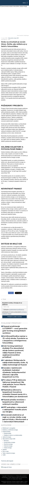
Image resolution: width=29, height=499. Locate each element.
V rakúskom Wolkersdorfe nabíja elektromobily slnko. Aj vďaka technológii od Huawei (15, 362)
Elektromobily (7, 433)
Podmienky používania (6, 481)
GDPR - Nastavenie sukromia (9, 482)
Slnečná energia (8, 444)
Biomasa (6, 440)
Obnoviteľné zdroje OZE (13, 38)
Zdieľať (11, 292)
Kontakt (25, 482)
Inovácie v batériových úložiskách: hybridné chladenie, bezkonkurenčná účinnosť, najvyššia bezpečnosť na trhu (13, 372)
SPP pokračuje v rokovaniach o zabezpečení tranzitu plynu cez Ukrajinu (14, 409)
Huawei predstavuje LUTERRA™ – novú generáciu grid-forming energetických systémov (14, 329)
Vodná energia (8, 447)
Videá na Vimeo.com (10, 464)
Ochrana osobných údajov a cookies (20, 481)
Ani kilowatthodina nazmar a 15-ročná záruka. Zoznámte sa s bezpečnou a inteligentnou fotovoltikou (15, 339)
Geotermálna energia (9, 442)
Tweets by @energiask (7, 461)
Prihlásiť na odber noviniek (14, 316)
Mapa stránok (20, 482)
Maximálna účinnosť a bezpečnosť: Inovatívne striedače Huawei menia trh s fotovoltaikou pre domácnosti (15, 393)
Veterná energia (8, 446)
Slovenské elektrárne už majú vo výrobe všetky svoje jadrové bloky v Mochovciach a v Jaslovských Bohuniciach (15, 418)
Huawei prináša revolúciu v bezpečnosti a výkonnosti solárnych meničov (14, 402)
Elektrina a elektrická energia (10, 429)
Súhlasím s (6, 309)
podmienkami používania (16, 309)
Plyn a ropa (6, 451)
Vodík (4, 455)
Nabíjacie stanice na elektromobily (13, 435)
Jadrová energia (7, 437)
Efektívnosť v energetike (9, 428)
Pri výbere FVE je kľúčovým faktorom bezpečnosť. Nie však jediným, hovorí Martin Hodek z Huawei (14, 383)
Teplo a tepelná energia (9, 453)
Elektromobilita (6, 431)
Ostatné (5, 449)
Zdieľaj (4, 2)
